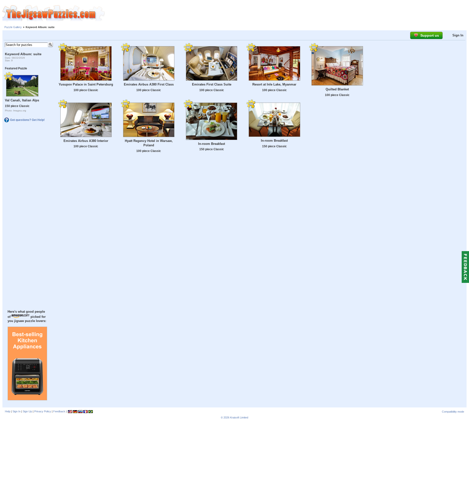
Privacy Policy (42, 411)
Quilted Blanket (337, 89)
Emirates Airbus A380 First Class (149, 84)
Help (7, 411)
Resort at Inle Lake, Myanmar (274, 84)
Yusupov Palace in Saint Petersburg (86, 84)
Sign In (457, 35)
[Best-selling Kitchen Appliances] (27, 399)
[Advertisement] (287, 13)
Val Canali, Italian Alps (22, 100)
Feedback (59, 411)
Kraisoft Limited (239, 417)
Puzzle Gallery (13, 27)
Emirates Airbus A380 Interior (86, 141)
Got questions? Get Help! (27, 120)
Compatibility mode (453, 411)
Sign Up (27, 411)
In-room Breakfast (211, 144)
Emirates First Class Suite (211, 84)
